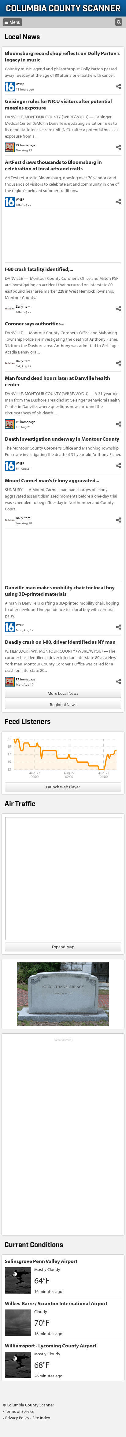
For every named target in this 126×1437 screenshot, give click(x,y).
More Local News (63, 693)
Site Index (41, 1417)
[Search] (118, 22)
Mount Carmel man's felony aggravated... (52, 480)
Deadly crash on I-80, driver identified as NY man (60, 642)
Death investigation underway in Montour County (62, 438)
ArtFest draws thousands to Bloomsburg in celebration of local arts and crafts (53, 165)
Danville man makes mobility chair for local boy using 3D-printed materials (60, 590)
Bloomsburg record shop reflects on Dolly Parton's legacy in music (62, 56)
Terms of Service (19, 1411)
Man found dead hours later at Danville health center (57, 381)
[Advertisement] (63, 1134)
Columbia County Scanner (63, 9)
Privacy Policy (17, 1417)
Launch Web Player (63, 787)
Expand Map (63, 947)
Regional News (63, 704)
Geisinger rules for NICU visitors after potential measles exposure (58, 104)
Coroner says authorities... (34, 323)
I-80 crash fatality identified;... (39, 269)
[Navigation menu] (12, 22)
